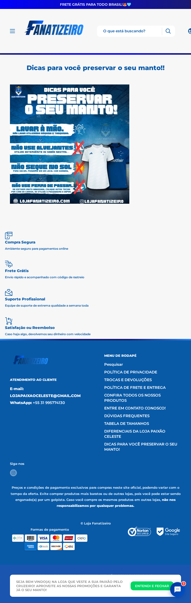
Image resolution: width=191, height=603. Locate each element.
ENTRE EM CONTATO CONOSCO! (135, 408)
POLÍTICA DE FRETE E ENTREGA (135, 387)
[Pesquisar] (168, 31)
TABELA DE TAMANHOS (126, 423)
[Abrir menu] (12, 31)
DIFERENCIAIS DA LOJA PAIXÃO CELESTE (134, 434)
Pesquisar (113, 364)
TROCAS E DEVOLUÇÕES (128, 379)
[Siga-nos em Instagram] (13, 472)
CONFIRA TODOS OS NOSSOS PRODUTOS (132, 398)
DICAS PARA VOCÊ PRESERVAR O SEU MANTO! (140, 447)
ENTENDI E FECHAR (152, 586)
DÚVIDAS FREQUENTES (126, 415)
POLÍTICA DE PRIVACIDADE (130, 372)
